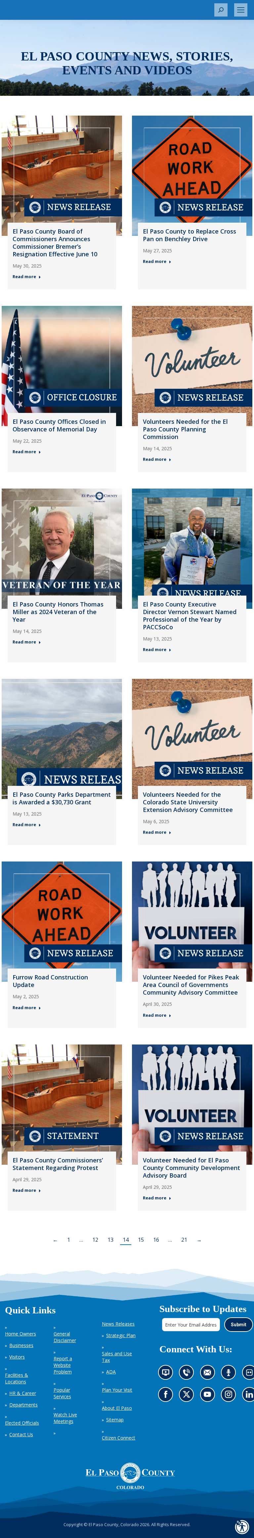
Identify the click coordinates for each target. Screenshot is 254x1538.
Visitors (17, 1357)
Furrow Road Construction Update (50, 981)
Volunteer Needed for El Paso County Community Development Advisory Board (191, 1167)
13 (110, 1239)
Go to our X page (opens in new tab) (188, 1396)
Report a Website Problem (63, 1365)
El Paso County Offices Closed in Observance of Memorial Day (59, 425)
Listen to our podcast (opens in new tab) (230, 1374)
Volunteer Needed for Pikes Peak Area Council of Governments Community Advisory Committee (191, 984)
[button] (221, 10)
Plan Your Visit (117, 1390)
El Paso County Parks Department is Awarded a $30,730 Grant (62, 798)
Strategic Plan (121, 1335)
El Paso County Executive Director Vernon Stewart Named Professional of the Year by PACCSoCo (189, 615)
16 (156, 1239)
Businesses (21, 1345)
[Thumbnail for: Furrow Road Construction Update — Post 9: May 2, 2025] (62, 921)
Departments (23, 1405)
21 (184, 1239)
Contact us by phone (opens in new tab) (188, 1374)
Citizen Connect (118, 1438)
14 (126, 1239)
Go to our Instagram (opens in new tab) (230, 1396)
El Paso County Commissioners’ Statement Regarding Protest (58, 1164)
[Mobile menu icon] (240, 10)
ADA (111, 1372)
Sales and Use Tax (117, 1356)
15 (141, 1239)
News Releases (118, 1324)
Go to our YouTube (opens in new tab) (209, 1396)
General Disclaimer (65, 1337)
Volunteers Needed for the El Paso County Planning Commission (185, 429)
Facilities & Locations (16, 1378)
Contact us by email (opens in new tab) (209, 1374)
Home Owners (20, 1334)
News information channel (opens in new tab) (167, 1374)
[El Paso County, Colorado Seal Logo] (130, 1476)
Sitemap (115, 1419)
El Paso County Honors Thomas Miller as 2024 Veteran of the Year (58, 611)
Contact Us (21, 1434)
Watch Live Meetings (65, 1417)
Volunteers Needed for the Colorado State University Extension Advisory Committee (188, 802)
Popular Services (62, 1393)
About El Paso (117, 1408)
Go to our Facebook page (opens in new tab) (167, 1396)
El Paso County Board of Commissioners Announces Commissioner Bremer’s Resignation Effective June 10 (55, 242)
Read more (24, 276)
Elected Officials (22, 1423)
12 (95, 1239)
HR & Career (22, 1393)
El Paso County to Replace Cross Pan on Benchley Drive (189, 235)
